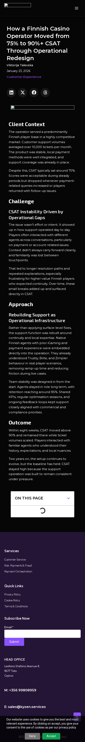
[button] (11, 92)
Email (8, 627)
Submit (14, 642)
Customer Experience (24, 77)
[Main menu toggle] (76, 8)
